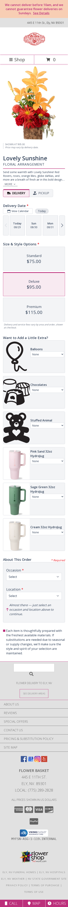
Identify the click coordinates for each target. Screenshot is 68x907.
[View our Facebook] (24, 761)
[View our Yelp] (44, 761)
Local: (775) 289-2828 (34, 790)
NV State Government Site (47, 878)
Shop (19, 59)
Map (35, 903)
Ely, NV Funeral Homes (19, 872)
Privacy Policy (17, 885)
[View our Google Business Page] (31, 761)
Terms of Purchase (45, 885)
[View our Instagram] (37, 761)
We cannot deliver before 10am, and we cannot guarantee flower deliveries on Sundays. (34, 9)
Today (42, 211)
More (8, 184)
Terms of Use (34, 892)
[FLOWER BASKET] (34, 50)
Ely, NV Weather (13, 878)
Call (12, 903)
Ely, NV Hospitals (52, 872)
